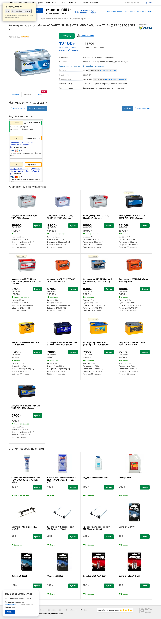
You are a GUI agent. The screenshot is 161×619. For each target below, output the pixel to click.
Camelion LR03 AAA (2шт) (94, 576)
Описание (15, 94)
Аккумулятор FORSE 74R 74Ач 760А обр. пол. (25, 343)
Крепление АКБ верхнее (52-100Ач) (24, 528)
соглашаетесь (11, 605)
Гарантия (40, 3)
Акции (85, 3)
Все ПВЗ (127, 108)
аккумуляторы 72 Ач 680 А (115, 79)
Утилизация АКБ (74, 3)
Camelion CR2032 (19, 576)
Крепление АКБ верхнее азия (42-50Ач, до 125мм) (96, 528)
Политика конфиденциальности (50, 614)
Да (7, 11)
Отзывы (38, 94)
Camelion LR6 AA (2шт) (129, 576)
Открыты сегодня (142, 108)
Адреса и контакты (144, 11)
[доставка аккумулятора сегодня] (85, 12)
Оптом (31, 3)
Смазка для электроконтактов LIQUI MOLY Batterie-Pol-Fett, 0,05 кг (25, 479)
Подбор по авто (58, 3)
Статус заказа (129, 11)
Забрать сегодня (33, 138)
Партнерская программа (57, 610)
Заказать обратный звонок (56, 14)
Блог (48, 3)
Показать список (18, 108)
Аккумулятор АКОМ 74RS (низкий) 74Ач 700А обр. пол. (96, 343)
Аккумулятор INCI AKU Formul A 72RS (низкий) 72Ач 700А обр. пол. (97, 281)
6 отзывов (32, 37)
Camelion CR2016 (127, 527)
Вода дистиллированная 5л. (96, 477)
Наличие (27, 94)
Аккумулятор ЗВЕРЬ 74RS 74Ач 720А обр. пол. (133, 280)
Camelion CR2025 (55, 576)
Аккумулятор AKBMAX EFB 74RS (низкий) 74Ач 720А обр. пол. (62, 343)
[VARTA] (145, 28)
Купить (67, 35)
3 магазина (108, 57)
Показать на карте (37, 108)
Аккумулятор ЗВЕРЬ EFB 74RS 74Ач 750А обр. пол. (61, 280)
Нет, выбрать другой (21, 11)
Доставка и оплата (114, 11)
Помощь (83, 610)
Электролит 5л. (126, 477)
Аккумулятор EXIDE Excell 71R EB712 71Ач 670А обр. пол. (132, 217)
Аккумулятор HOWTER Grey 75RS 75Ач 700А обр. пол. (60, 217)
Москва (12, 3)
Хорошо (10, 612)
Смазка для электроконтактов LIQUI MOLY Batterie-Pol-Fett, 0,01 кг (61, 479)
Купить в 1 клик (87, 35)
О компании (22, 3)
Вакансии (94, 3)
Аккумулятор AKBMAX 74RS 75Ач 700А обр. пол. (132, 343)
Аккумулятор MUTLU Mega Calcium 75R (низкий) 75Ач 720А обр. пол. (26, 281)
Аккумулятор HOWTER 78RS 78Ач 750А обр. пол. (24, 217)
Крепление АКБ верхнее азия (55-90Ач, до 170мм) (60, 528)
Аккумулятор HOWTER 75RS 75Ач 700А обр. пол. (96, 217)
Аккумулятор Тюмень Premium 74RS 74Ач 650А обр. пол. (25, 407)
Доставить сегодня (32, 123)
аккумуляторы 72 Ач (108, 70)
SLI (35, 19)
